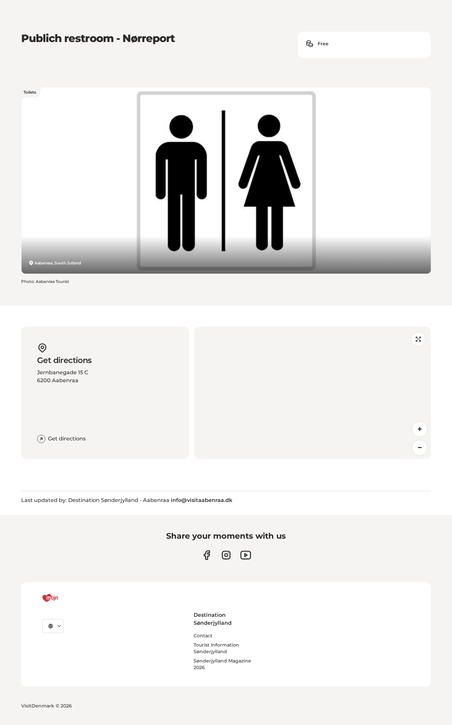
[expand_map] (418, 339)
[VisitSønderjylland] (62, 598)
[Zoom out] (420, 448)
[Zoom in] (420, 429)
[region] (312, 393)
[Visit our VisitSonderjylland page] (206, 555)
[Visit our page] (226, 555)
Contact (203, 636)
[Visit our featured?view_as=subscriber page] (245, 555)
